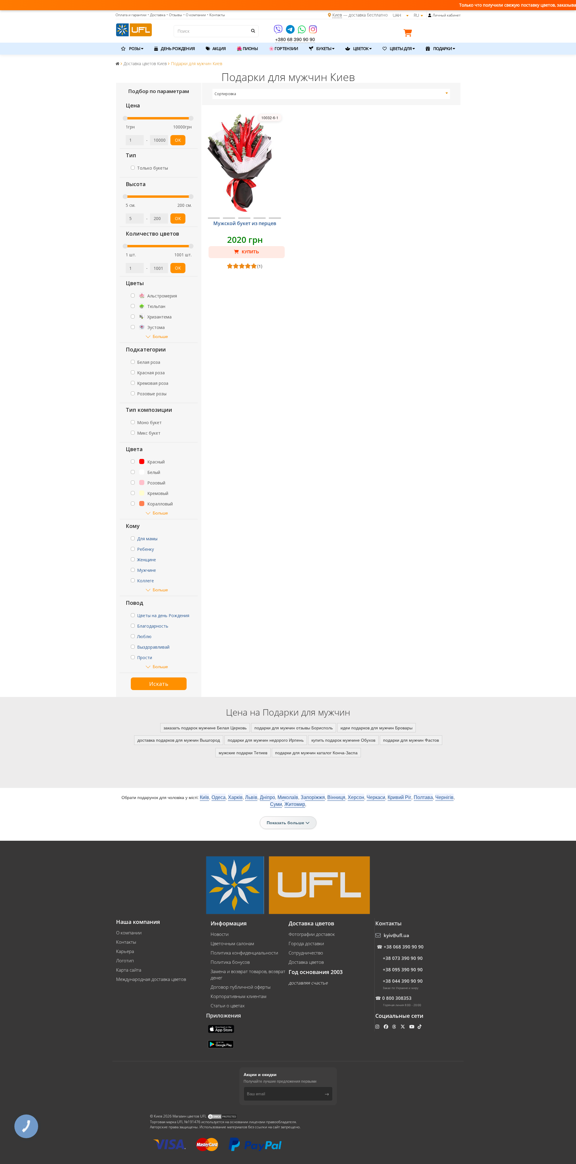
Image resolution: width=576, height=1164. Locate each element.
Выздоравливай (153, 647)
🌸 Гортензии (283, 48)
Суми (276, 804)
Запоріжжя (313, 797)
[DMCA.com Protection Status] (222, 1116)
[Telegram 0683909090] (291, 31)
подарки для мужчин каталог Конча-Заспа (316, 752)
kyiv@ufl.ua (396, 935)
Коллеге (145, 581)
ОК (178, 140)
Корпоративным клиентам (238, 996)
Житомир (294, 804)
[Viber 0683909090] (279, 31)
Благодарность (152, 626)
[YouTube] (412, 1027)
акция (219, 48)
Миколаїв (288, 797)
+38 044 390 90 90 (403, 981)
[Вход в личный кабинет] (429, 15)
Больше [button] (160, 336)
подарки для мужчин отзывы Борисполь (293, 728)
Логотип (125, 960)
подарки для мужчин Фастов (411, 740)
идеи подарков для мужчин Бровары (376, 728)
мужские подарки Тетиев (243, 752)
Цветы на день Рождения (163, 615)
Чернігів (444, 797)
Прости (144, 657)
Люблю (144, 636)
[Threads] (394, 1027)
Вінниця (336, 797)
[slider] (125, 118)
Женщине (146, 559)
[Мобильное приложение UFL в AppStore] (222, 1028)
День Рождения (177, 48)
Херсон (356, 797)
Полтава (423, 797)
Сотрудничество (306, 953)
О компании (129, 933)
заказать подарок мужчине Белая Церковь (205, 728)
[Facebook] (386, 1027)
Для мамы (147, 538)
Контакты (126, 942)
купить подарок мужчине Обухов (343, 740)
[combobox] (331, 94)
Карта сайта (128, 970)
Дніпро (267, 797)
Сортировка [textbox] (225, 93)
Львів (251, 797)
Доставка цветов (306, 962)
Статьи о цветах (227, 1006)
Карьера (125, 951)
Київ (204, 797)
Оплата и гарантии (131, 14)
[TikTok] (420, 1027)
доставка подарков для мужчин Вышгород (178, 740)
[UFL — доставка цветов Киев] (134, 29)
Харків (235, 797)
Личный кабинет (446, 15)
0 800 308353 (397, 998)
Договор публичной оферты (241, 987)
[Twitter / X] (403, 1027)
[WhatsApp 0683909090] (302, 31)
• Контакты (216, 14)
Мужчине (146, 570)
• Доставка (156, 14)
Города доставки (306, 943)
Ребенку (145, 549)
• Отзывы (174, 14)
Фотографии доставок (312, 934)
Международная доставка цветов (151, 979)
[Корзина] (409, 34)
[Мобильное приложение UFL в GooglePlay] (221, 1044)
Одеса (219, 797)
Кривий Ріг (399, 797)
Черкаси (376, 797)
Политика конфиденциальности (244, 953)
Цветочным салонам (232, 943)
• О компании (194, 14)
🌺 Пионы (247, 48)
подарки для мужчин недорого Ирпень (266, 740)
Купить (250, 251)
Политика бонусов (230, 962)
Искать (158, 683)
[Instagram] (313, 31)
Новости (220, 934)
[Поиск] (252, 30)
